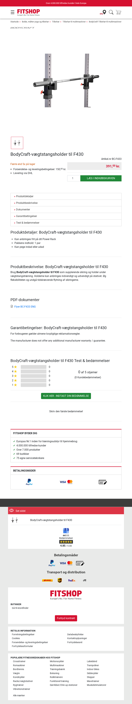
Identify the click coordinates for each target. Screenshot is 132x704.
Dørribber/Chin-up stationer (63, 685)
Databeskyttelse (75, 634)
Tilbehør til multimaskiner (74, 21)
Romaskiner (19, 665)
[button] (17, 143)
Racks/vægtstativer (23, 681)
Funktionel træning (59, 681)
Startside (14, 21)
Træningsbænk (57, 669)
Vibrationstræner (21, 689)
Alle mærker (19, 695)
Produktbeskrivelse (27, 202)
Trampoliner (93, 665)
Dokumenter (23, 209)
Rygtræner (18, 685)
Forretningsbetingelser (23, 634)
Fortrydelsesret (74, 642)
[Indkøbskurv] (119, 12)
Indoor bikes (93, 669)
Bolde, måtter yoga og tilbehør (35, 21)
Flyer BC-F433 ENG (25, 306)
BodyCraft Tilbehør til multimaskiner (105, 21)
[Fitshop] (28, 12)
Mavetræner (93, 681)
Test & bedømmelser (27, 222)
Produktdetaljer (24, 196)
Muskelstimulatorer (96, 685)
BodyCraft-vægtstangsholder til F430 (51, 520)
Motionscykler (57, 661)
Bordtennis (18, 669)
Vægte (16, 673)
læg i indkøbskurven (101, 178)
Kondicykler (19, 677)
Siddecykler (92, 673)
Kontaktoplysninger (77, 638)
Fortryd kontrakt (66, 618)
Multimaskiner (57, 665)
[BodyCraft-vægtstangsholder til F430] (19, 520)
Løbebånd (92, 661)
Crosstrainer (19, 661)
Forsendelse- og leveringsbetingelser (30, 642)
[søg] (111, 12)
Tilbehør (55, 21)
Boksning (54, 673)
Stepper (91, 677)
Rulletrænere (56, 677)
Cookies (16, 638)
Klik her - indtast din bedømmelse (66, 395)
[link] (29, 482)
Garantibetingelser (26, 216)
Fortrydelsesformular (22, 646)
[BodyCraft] (22, 27)
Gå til (20, 608)
